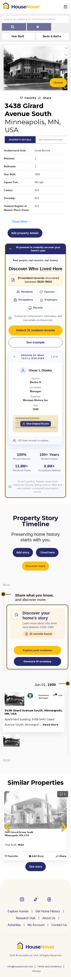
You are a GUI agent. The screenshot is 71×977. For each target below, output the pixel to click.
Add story (22, 552)
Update (58, 82)
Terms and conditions (49, 966)
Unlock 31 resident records (35, 330)
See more (35, 866)
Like (59, 695)
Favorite (30, 98)
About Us (48, 918)
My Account (35, 925)
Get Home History (47, 911)
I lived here (47, 552)
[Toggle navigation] (65, 6)
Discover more (35, 566)
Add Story (38, 856)
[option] (35, 825)
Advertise (14, 925)
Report (58, 728)
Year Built (17, 36)
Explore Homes (18, 911)
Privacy (37, 971)
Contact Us (59, 925)
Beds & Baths (52, 36)
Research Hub (25, 918)
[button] (44, 98)
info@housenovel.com (20, 966)
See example (35, 342)
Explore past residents (37, 650)
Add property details (25, 233)
